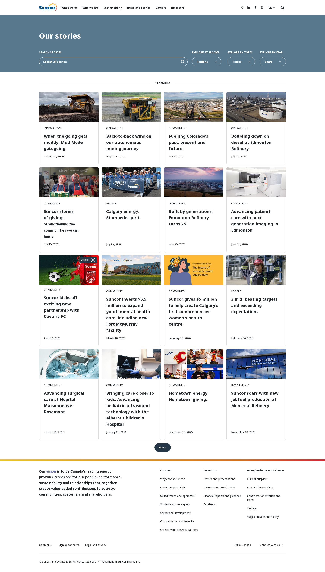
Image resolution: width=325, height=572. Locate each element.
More (162, 447)
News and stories (139, 7)
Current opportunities (173, 487)
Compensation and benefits (177, 521)
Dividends (210, 504)
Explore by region (205, 52)
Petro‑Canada (242, 545)
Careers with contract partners (179, 530)
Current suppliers (257, 479)
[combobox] (113, 61)
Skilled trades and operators (177, 496)
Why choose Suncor (172, 479)
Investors (177, 7)
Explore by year (271, 52)
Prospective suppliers (260, 487)
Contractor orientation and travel (263, 498)
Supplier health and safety (263, 517)
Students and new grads (175, 504)
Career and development (175, 513)
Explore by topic (240, 52)
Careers (161, 7)
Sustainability (112, 7)
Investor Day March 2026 (219, 487)
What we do (70, 7)
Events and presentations (219, 479)
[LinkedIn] (248, 7)
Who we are (91, 7)
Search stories (50, 52)
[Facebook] (255, 7)
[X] (241, 7)
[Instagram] (262, 7)
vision (51, 471)
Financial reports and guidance (222, 496)
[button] (182, 61)
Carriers (251, 508)
